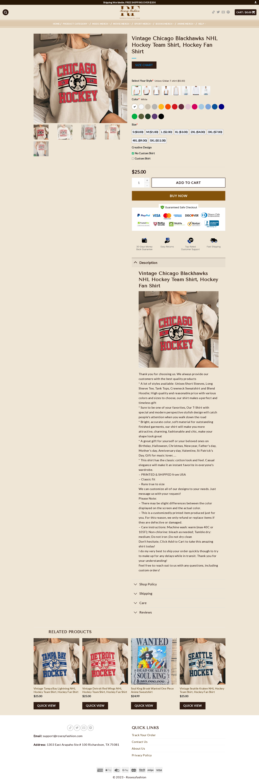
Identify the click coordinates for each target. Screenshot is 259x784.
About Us (138, 748)
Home (56, 23)
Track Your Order (144, 735)
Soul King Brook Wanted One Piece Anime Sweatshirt (152, 690)
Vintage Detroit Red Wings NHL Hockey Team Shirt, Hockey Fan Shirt (104, 690)
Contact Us (139, 741)
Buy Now (179, 196)
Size (135, 124)
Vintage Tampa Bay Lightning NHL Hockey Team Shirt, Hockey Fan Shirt (56, 690)
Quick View (46, 705)
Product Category (75, 23)
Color (136, 99)
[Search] (6, 12)
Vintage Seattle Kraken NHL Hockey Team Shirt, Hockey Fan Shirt (202, 690)
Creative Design (142, 147)
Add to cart (188, 183)
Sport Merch (142, 23)
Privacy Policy (142, 755)
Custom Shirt (143, 158)
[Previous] (33, 676)
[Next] (225, 676)
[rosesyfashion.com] (129, 12)
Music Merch (100, 23)
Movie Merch (121, 23)
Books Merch (164, 23)
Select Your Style (142, 80)
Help (201, 23)
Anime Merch (185, 23)
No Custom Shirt (145, 153)
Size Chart (144, 65)
